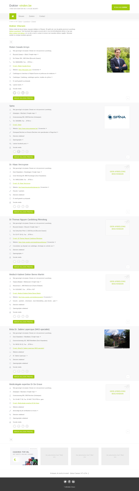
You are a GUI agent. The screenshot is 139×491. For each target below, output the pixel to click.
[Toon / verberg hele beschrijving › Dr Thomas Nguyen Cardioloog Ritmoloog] (44, 246)
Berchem (23, 113)
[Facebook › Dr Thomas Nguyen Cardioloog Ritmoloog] (18, 261)
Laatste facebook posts (20, 143)
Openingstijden (18, 140)
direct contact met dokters (17, 33)
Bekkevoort (27, 282)
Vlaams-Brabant (17, 282)
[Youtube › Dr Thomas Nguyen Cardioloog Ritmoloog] (27, 261)
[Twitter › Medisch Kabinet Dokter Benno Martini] (14, 316)
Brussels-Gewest (18, 54)
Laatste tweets (18, 85)
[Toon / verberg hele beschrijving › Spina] (44, 132)
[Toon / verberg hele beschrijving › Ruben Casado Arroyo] (44, 74)
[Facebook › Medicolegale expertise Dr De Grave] (18, 426)
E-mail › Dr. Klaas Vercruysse (21, 183)
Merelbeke (27, 336)
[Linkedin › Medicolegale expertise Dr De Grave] (23, 426)
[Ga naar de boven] (128, 98)
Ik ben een (120, 7)
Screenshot (37, 69)
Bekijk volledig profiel (23, 98)
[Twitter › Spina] (14, 151)
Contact (42, 16)
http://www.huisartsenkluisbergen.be (29, 187)
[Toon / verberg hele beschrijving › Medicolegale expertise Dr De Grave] (44, 411)
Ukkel (26, 54)
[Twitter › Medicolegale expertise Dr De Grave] (14, 426)
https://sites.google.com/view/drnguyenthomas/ (32, 242)
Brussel (27, 227)
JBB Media (67, 486)
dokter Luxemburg (15, 31)
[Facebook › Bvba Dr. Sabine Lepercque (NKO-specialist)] (18, 371)
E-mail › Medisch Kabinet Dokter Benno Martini (27, 293)
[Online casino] (25, 457)
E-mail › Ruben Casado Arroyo (22, 66)
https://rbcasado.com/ (25, 69)
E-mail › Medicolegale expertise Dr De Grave (26, 403)
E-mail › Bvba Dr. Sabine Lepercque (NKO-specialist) (28, 348)
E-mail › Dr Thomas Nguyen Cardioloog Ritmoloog (27, 238)
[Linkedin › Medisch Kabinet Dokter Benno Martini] (23, 316)
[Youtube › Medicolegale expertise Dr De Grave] (27, 426)
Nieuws (21, 16)
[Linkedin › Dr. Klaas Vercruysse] (23, 206)
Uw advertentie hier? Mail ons (54, 456)
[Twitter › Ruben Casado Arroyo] (14, 92)
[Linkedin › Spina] (23, 151)
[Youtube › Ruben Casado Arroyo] (27, 92)
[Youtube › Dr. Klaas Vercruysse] (27, 206)
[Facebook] (69, 481)
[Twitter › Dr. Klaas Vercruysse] (14, 206)
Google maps (34, 54)
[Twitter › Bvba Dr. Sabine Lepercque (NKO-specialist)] (14, 371)
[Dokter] (12, 16)
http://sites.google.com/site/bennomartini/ (31, 297)
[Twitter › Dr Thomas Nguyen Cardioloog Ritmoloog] (14, 261)
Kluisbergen (27, 172)
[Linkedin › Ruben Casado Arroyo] (23, 92)
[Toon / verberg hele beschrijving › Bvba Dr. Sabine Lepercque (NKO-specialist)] (44, 356)
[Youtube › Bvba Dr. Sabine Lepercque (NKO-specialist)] (27, 371)
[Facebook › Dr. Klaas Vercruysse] (18, 206)
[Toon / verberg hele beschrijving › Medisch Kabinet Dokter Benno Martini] (44, 301)
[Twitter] (65, 481)
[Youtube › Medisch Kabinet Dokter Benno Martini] (27, 316)
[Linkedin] (73, 481)
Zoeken (31, 16)
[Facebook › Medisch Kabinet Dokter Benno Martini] (18, 316)
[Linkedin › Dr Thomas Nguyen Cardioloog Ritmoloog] (23, 261)
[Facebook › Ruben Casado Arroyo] (18, 92)
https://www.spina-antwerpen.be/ (28, 128)
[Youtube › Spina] (27, 151)
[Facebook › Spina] (18, 151)
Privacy (73, 486)
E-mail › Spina (17, 125)
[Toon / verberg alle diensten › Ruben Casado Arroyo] (44, 77)
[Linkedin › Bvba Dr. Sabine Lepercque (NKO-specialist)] (23, 371)
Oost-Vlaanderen (18, 172)
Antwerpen (16, 113)
